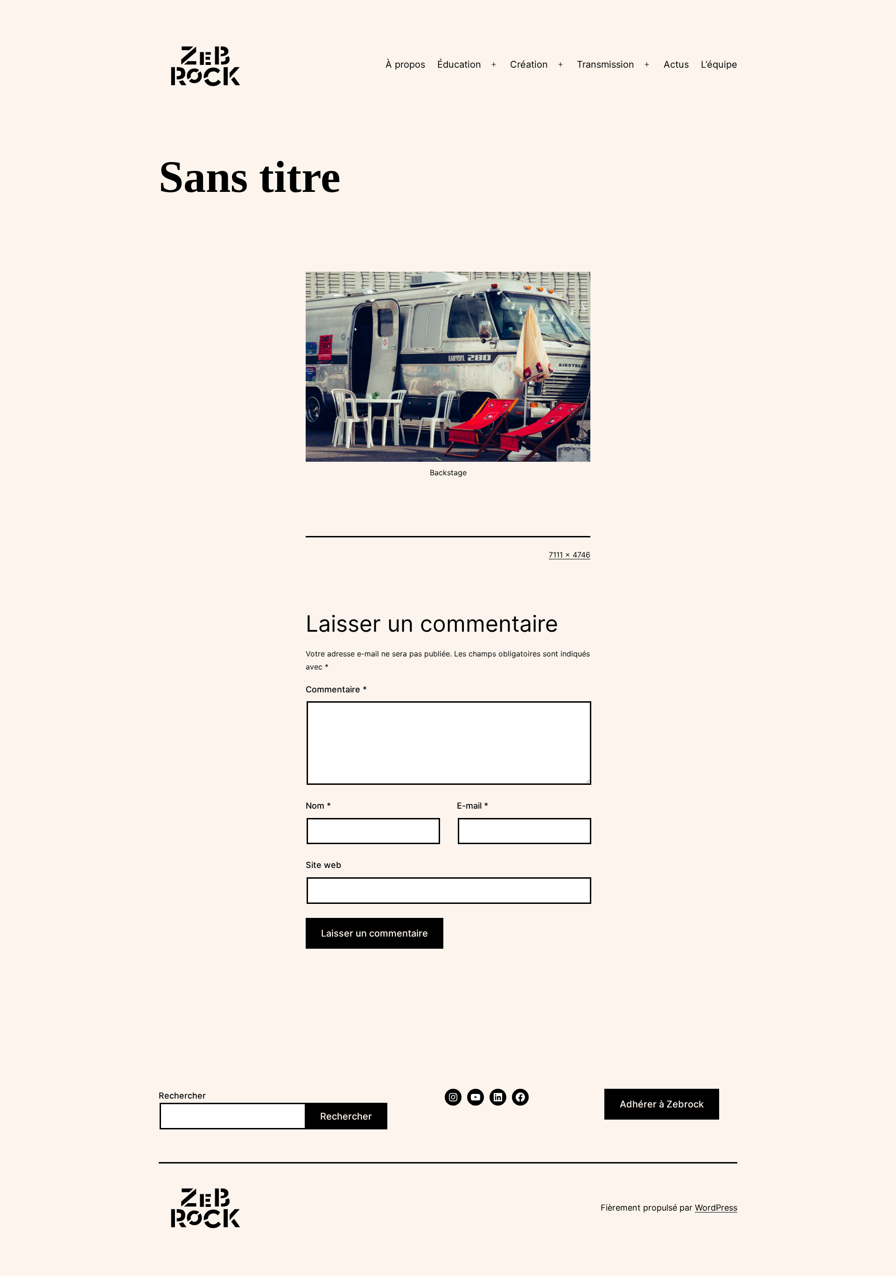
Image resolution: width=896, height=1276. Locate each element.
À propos (405, 64)
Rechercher (182, 1095)
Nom (318, 806)
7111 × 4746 (569, 554)
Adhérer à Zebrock (662, 1104)
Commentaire (336, 689)
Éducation (459, 64)
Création (529, 64)
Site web (323, 865)
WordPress (716, 1208)
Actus (676, 64)
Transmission (605, 64)
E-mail (472, 806)
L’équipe (719, 64)
